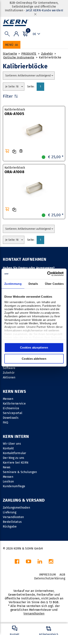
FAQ (5, 422)
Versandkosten (13, 517)
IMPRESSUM (47, 574)
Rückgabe (10, 526)
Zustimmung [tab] (13, 283)
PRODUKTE (28, 53)
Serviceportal (12, 413)
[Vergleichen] (14, 151)
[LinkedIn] (40, 562)
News (6, 467)
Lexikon (8, 481)
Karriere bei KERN (15, 462)
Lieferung (9, 512)
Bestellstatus (12, 522)
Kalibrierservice (14, 403)
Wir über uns (12, 443)
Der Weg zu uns (13, 458)
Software (9, 368)
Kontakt (8, 448)
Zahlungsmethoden (16, 507)
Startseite (10, 53)
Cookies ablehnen (34, 358)
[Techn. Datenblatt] (21, 151)
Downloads (10, 417)
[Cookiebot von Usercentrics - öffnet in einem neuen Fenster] (48, 273)
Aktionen (9, 377)
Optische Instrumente (18, 57)
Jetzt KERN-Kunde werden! (44, 10)
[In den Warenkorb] (7, 151)
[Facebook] (17, 562)
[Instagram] (51, 562)
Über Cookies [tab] (54, 283)
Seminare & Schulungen (20, 472)
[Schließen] (35, 14)
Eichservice (11, 408)
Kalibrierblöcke (50, 57)
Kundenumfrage (14, 486)
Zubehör (47, 53)
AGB (62, 574)
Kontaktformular (14, 453)
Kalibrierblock (15, 112)
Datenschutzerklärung (49, 578)
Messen (8, 399)
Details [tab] (33, 283)
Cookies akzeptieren (34, 347)
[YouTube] (28, 562)
